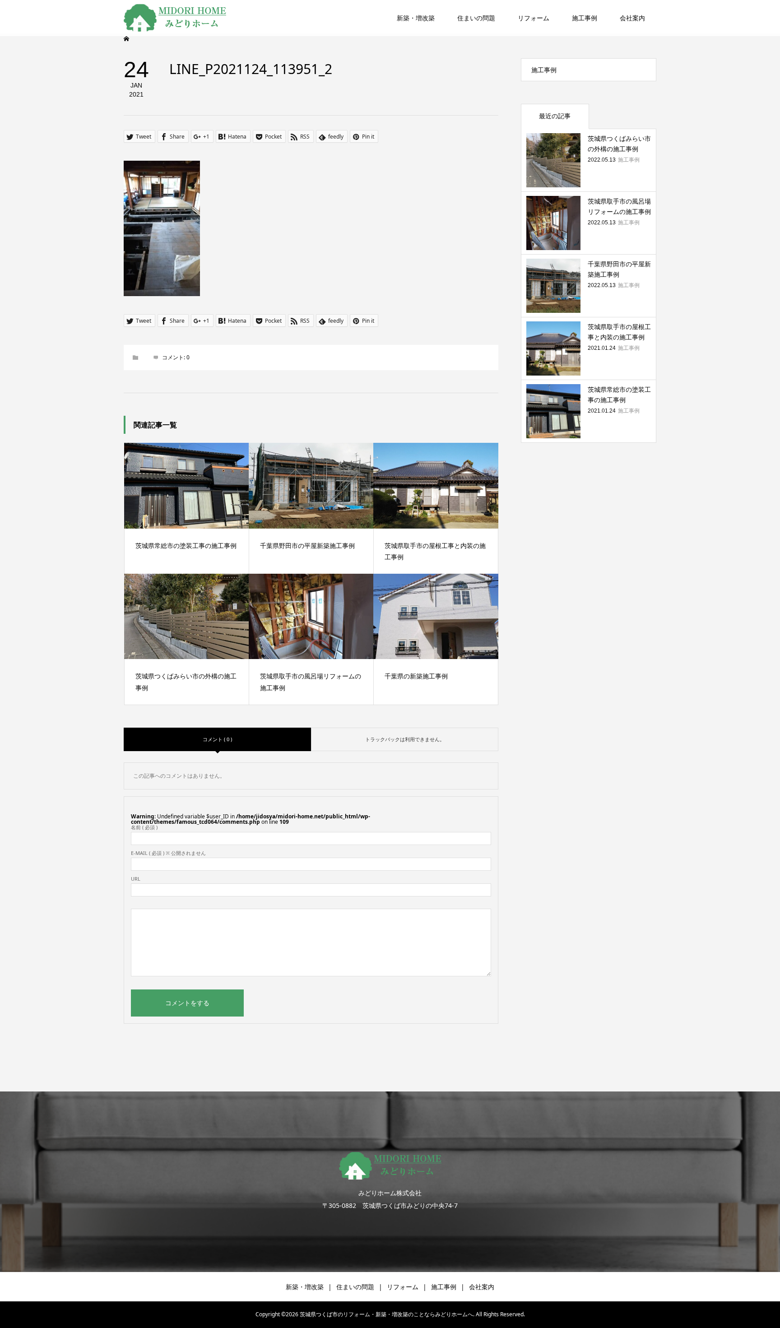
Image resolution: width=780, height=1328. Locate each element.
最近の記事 (555, 115)
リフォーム (533, 18)
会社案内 (632, 18)
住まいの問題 (476, 18)
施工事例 (584, 18)
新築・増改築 (416, 18)
